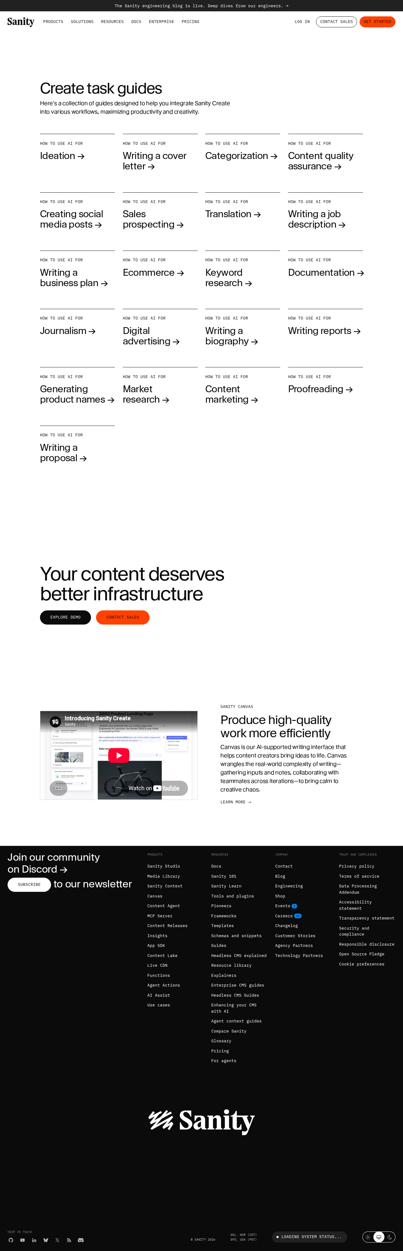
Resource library (231, 965)
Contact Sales (336, 21)
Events (282, 906)
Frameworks (223, 916)
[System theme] (378, 1237)
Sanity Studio (163, 866)
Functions (158, 975)
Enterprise (161, 21)
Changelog (286, 925)
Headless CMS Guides (235, 995)
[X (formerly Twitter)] (57, 1240)
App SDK (156, 945)
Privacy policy (356, 866)
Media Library (163, 876)
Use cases (158, 1005)
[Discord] (80, 1240)
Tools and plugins (232, 896)
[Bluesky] (46, 1240)
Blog (280, 876)
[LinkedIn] (34, 1240)
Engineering (289, 886)
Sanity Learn (226, 886)
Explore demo (65, 617)
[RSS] (69, 1240)
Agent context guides (236, 1021)
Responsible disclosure (366, 944)
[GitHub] (11, 1240)
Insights (157, 935)
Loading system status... (311, 1236)
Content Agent (163, 906)
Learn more (233, 802)
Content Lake (162, 955)
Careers (284, 916)
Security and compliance (354, 931)
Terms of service (359, 876)
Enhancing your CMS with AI (234, 1008)
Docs (136, 21)
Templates (222, 925)
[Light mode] (367, 1237)
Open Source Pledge (361, 954)
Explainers (223, 975)
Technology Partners (299, 955)
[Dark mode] (389, 1237)
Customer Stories (295, 935)
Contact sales (122, 617)
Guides (218, 945)
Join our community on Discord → (53, 863)
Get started (377, 21)
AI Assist (158, 995)
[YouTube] (22, 1240)
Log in (302, 21)
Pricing (190, 21)
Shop (280, 896)
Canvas (154, 896)
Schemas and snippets (236, 935)
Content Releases (167, 925)
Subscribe (29, 884)
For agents (223, 1060)
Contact (284, 866)
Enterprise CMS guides (237, 985)
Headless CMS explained (239, 955)
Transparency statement (366, 918)
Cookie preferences (361, 964)
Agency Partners (294, 945)
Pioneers (221, 906)
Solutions (82, 21)
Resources (112, 21)
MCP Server (160, 916)
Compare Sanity (229, 1031)
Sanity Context (165, 886)
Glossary (221, 1041)
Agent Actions (163, 985)
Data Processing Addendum (358, 889)
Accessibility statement (355, 905)
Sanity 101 (223, 876)
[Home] (21, 22)
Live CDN (157, 965)
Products (53, 21)
